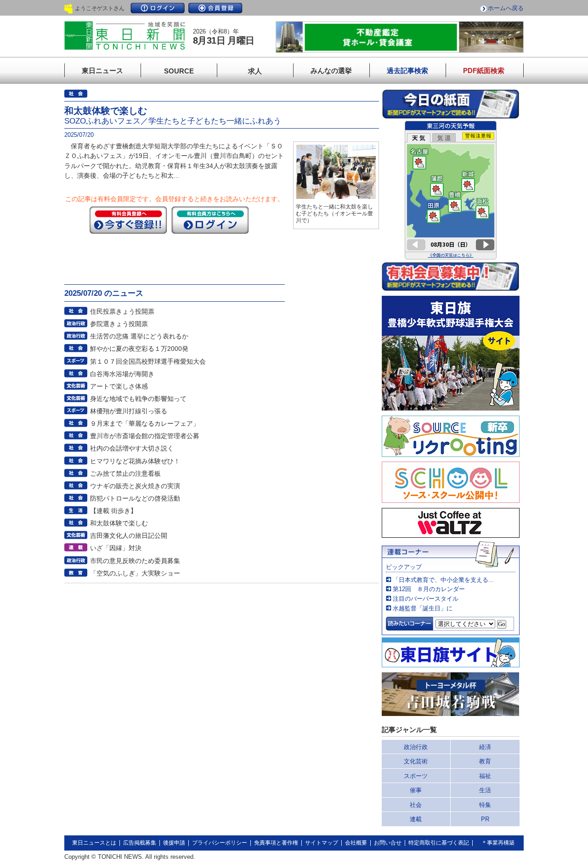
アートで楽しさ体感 (119, 386)
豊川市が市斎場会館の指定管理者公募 (144, 436)
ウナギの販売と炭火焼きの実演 (135, 486)
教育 (485, 761)
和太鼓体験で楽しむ (119, 523)
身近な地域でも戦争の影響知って (138, 398)
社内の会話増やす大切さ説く (132, 448)
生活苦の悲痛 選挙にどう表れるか (139, 336)
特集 (485, 804)
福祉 (485, 775)
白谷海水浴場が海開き (122, 374)
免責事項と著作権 (276, 842)
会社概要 (356, 842)
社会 (416, 804)
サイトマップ (321, 842)
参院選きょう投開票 (119, 323)
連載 (416, 819)
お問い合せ (387, 842)
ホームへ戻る (506, 8)
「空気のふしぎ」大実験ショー (135, 573)
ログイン (157, 8)
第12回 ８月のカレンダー (429, 589)
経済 (485, 747)
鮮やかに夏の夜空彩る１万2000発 (139, 348)
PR (485, 819)
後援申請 (174, 842)
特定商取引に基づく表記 (438, 842)
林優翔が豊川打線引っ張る (128, 411)
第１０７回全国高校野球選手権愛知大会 (148, 361)
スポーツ (416, 775)
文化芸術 (416, 761)
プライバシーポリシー (219, 842)
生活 (485, 790)
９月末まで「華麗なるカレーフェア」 (144, 423)
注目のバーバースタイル (425, 598)
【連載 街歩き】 (113, 510)
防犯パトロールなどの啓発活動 (135, 498)
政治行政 (416, 747)
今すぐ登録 (128, 220)
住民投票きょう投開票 (122, 311)
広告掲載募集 (139, 842)
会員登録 (215, 8)
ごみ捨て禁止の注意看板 (125, 473)
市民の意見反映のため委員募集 (135, 560)
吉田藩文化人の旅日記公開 (128, 535)
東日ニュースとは (94, 842)
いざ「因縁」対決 (115, 548)
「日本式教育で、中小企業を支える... (443, 579)
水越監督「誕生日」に (422, 608)
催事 (416, 790)
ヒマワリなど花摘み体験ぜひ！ (135, 461)
